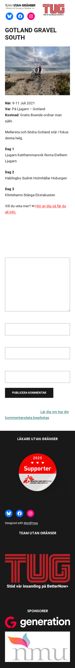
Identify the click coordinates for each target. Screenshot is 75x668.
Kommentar (15, 254)
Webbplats (13, 367)
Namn (11, 319)
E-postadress (17, 343)
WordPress (31, 523)
